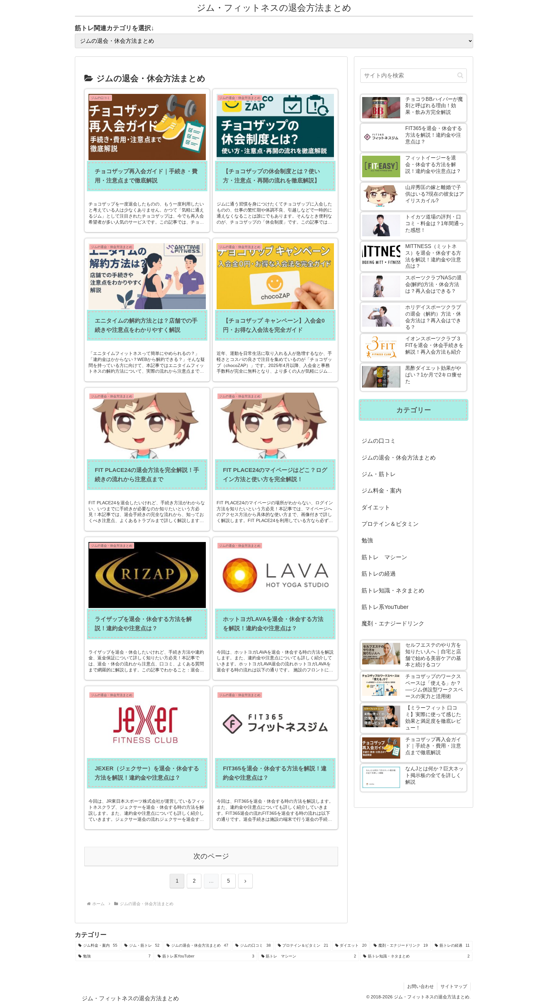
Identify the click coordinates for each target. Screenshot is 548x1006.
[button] (460, 75)
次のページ (211, 856)
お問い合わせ (420, 986)
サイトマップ (453, 986)
